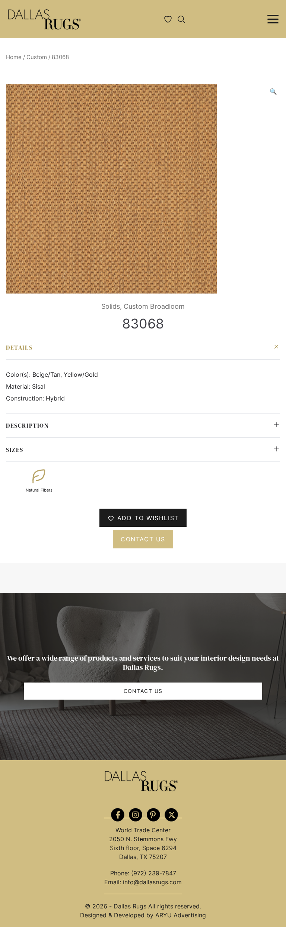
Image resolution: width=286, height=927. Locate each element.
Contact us (143, 539)
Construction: (26, 398)
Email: (113, 882)
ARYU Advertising (180, 915)
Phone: (120, 873)
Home (14, 57)
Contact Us (143, 691)
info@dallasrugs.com (152, 882)
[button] (273, 91)
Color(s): (19, 374)
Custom (36, 57)
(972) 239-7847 (153, 873)
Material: (19, 386)
